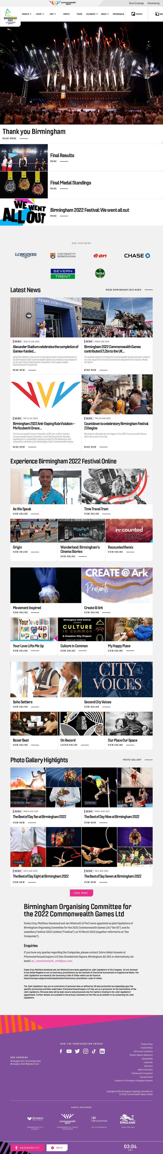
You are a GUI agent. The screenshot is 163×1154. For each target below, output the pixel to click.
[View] (26, 256)
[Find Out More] (100, 255)
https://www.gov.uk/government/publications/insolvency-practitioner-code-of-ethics (63, 978)
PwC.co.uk (97, 994)
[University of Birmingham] (63, 255)
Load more (81, 893)
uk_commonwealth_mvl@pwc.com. (52, 961)
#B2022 (98, 1043)
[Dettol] (100, 274)
